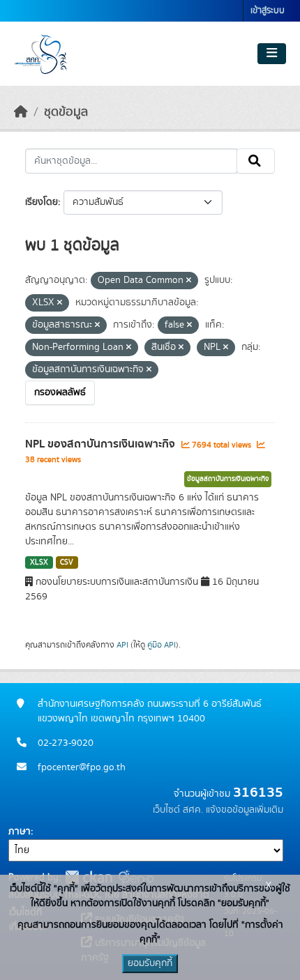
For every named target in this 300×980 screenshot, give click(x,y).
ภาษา (19, 832)
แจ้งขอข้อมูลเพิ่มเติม (244, 810)
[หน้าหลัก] (21, 112)
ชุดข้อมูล (66, 112)
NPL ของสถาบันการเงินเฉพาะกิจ (101, 444)
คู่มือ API (161, 644)
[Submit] (256, 161)
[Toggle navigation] (271, 53)
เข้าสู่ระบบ (267, 10)
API (122, 644)
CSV (66, 562)
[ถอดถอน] (188, 280)
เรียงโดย (41, 202)
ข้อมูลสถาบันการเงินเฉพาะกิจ (228, 479)
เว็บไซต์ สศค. (178, 810)
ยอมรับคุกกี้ (150, 963)
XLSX (39, 562)
